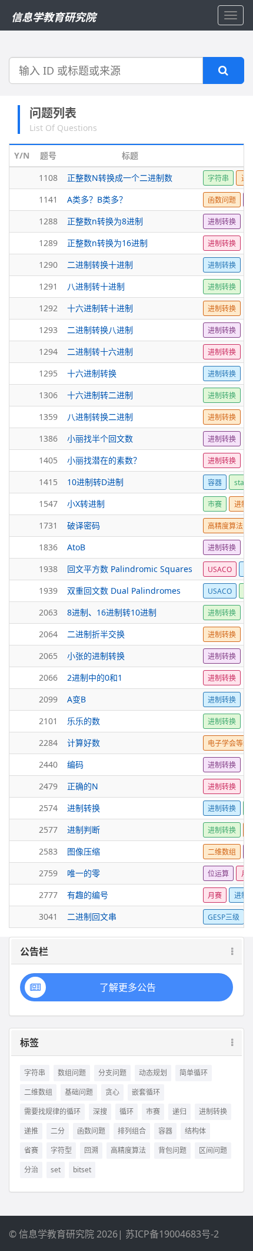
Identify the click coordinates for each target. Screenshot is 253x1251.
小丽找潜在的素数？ (104, 460)
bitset (82, 1170)
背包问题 (172, 1150)
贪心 (112, 1092)
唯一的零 (83, 873)
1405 (48, 460)
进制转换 (83, 807)
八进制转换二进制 (100, 416)
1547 (48, 503)
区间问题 (213, 1150)
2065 (48, 655)
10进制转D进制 (95, 481)
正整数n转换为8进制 (105, 221)
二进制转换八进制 (100, 329)
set (56, 1170)
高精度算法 (128, 1150)
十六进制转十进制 (100, 308)
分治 (31, 1170)
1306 (48, 395)
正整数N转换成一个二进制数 (119, 177)
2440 (48, 764)
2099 (48, 699)
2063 (48, 612)
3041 (48, 916)
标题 (130, 155)
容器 (165, 1131)
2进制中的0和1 (94, 677)
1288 (48, 221)
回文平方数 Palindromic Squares (129, 568)
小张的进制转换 (96, 655)
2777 (48, 894)
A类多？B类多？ (97, 199)
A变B (76, 699)
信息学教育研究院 (53, 17)
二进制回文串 (91, 916)
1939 (48, 590)
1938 (48, 568)
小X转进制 (86, 503)
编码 (75, 764)
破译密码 (83, 525)
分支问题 (112, 1073)
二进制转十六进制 (100, 351)
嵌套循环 (146, 1092)
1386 (48, 438)
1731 (48, 525)
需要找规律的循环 (52, 1112)
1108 (48, 177)
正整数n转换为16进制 (107, 242)
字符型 (61, 1150)
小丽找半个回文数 (100, 438)
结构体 (195, 1131)
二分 (58, 1131)
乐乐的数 (83, 721)
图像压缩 (83, 851)
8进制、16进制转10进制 (112, 612)
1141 (48, 199)
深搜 (100, 1112)
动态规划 (153, 1073)
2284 (48, 742)
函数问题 (91, 1131)
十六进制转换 (91, 373)
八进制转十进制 (96, 286)
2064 (48, 634)
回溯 (91, 1150)
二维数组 (38, 1092)
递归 (179, 1112)
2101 (48, 721)
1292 (48, 308)
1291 (48, 286)
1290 (48, 264)
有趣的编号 (87, 894)
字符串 (34, 1073)
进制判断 (83, 829)
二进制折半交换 (96, 634)
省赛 (31, 1150)
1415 (48, 481)
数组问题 (72, 1073)
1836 (48, 547)
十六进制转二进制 (100, 395)
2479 (48, 786)
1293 (48, 329)
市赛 (153, 1112)
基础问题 (79, 1092)
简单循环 (193, 1073)
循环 (126, 1112)
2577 (48, 829)
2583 (48, 851)
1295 (48, 373)
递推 (31, 1131)
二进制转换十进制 (100, 264)
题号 (48, 155)
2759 (48, 873)
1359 (48, 416)
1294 (48, 351)
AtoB (76, 547)
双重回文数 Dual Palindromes (124, 590)
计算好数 (83, 742)
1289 (48, 242)
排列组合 (132, 1131)
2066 (48, 677)
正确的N (82, 786)
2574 (48, 807)
